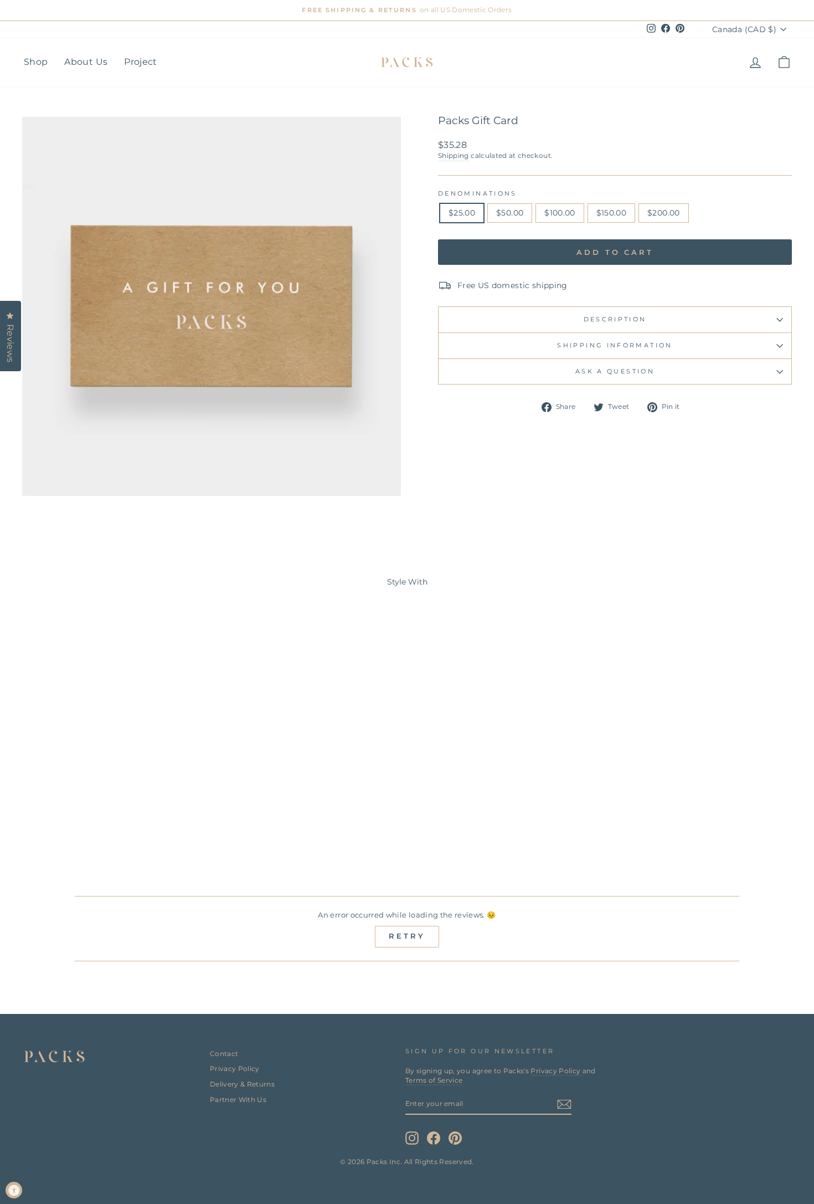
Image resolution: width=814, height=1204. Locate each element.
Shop (36, 62)
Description (615, 319)
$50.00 (509, 213)
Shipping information (614, 345)
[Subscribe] (564, 1104)
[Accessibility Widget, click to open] (14, 1190)
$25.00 (462, 213)
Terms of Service (434, 1080)
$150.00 (611, 213)
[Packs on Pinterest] (455, 1138)
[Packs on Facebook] (433, 1138)
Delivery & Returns (242, 1084)
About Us (85, 62)
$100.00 (559, 213)
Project (140, 62)
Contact (224, 1053)
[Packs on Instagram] (412, 1138)
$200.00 (663, 213)
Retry (407, 936)
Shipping (453, 155)
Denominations (477, 193)
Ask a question (615, 371)
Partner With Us (238, 1099)
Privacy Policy (235, 1068)
